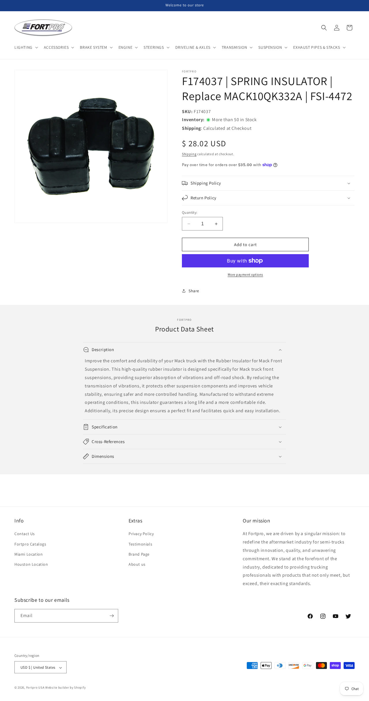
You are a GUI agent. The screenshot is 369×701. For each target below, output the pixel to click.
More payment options (245, 274)
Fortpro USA (35, 688)
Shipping (189, 154)
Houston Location (31, 564)
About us (137, 564)
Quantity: (189, 212)
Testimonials (140, 543)
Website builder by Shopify (65, 688)
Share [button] (194, 290)
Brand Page (139, 554)
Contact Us (24, 533)
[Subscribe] (111, 616)
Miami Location (28, 554)
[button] (25, 47)
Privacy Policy (141, 533)
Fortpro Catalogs (30, 543)
